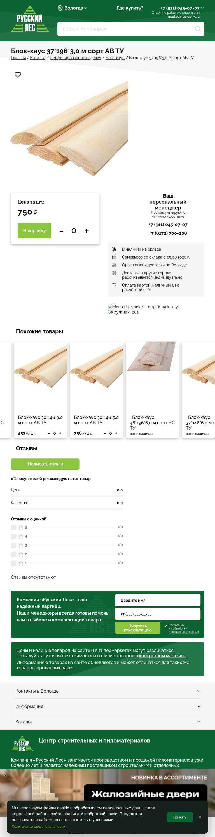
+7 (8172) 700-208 (168, 233)
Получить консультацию (138, 627)
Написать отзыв (45, 464)
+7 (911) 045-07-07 (180, 8)
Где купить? (130, 8)
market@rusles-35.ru (184, 17)
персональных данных (184, 631)
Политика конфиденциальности (38, 826)
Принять (180, 817)
